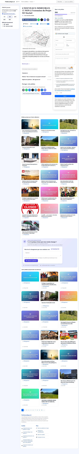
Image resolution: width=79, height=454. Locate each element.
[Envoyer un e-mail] (45, 19)
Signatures (45, 24)
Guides (23, 426)
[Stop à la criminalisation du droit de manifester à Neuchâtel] (30, 228)
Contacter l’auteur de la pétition (30, 69)
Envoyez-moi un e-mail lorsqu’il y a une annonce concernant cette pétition (65, 81)
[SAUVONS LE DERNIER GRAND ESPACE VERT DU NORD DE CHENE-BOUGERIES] (49, 144)
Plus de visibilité (28, 26)
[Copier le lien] (48, 19)
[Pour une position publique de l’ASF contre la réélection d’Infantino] (68, 194)
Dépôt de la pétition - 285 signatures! (31, 79)
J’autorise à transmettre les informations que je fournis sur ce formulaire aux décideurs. (65, 85)
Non (61, 92)
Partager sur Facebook (30, 19)
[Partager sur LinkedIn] (42, 90)
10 (41, 410)
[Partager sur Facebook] (29, 90)
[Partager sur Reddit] (39, 90)
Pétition (26, 24)
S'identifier (60, 1)
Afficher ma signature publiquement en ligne (64, 78)
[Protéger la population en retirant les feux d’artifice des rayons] (30, 194)
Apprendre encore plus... (9, 14)
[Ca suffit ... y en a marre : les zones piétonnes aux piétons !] (49, 211)
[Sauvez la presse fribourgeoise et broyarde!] (30, 160)
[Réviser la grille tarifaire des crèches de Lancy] (68, 160)
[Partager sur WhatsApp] (38, 19)
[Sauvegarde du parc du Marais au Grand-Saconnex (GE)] (68, 127)
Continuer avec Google (62, 33)
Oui (57, 92)
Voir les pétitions (25, 1)
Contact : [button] (32, 1)
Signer (64, 96)
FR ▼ (19, 1)
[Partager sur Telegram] (35, 90)
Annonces (35, 24)
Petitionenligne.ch (10, 1)
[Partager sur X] (41, 19)
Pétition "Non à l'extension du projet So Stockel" (34, 76)
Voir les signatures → (59, 15)
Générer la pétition (32, 260)
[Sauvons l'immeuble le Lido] (30, 143)
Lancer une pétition (69, 1)
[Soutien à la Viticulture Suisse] (49, 126)
